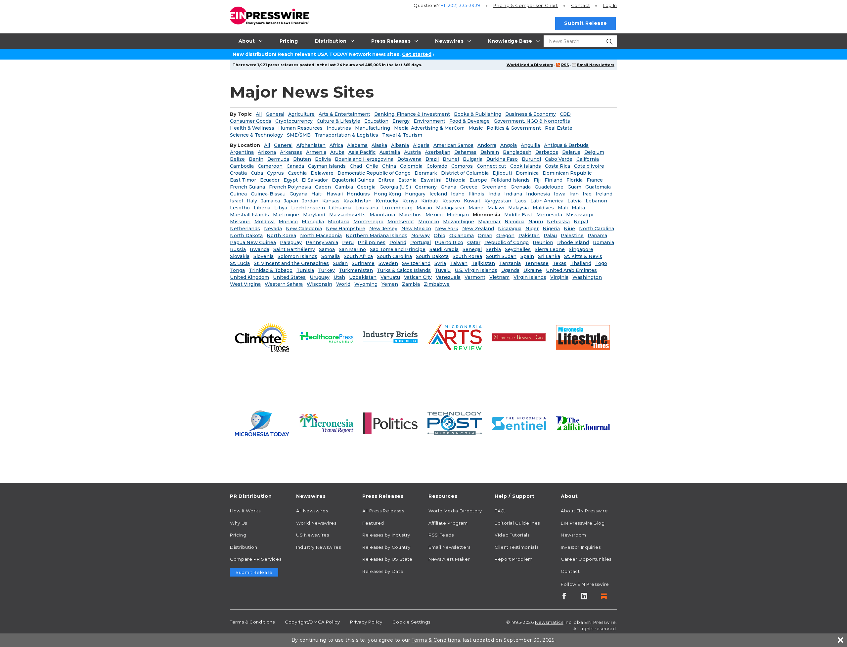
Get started (416, 54)
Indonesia (538, 194)
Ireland (604, 194)
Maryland (314, 215)
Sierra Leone (550, 249)
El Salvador (315, 180)
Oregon (505, 235)
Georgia (366, 187)
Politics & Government (514, 128)
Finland (553, 180)
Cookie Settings (411, 622)
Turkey (326, 270)
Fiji (537, 180)
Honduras (358, 194)
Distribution (243, 547)
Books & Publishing (477, 114)
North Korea (281, 235)
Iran (574, 194)
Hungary (415, 194)
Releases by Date (382, 571)
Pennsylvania (322, 242)
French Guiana (247, 187)
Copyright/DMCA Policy (312, 622)
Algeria (421, 145)
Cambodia (242, 166)
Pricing (525, 5)
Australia (389, 152)
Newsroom (573, 535)
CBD (565, 114)
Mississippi (579, 215)
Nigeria (551, 229)
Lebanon (596, 201)
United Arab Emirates (571, 270)
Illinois (476, 194)
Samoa (327, 249)
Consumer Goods (250, 121)
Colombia (411, 166)
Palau (550, 235)
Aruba (337, 152)
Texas (559, 263)
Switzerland (416, 263)
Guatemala (598, 187)
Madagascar (450, 208)
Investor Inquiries (581, 547)
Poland (397, 242)
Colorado (436, 166)
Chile (372, 166)
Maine (475, 208)
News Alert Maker (449, 559)
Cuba (257, 173)
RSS (565, 65)
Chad (356, 166)
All (259, 114)
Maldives (543, 208)
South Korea (467, 256)
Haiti (317, 194)
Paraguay (291, 242)
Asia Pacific (362, 152)
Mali (563, 208)
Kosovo (451, 201)
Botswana (409, 159)
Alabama (357, 145)
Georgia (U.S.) (395, 187)
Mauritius (410, 215)
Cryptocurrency (294, 121)
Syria (440, 263)
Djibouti (502, 173)
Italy (252, 201)
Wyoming (366, 284)
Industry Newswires (318, 547)
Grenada (521, 187)
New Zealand (478, 229)
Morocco (428, 222)
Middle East (518, 215)
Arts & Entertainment (344, 114)
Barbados (546, 152)
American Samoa (453, 145)
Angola (508, 145)
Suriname (363, 263)
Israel (236, 201)
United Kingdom (249, 277)
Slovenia (263, 256)
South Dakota (432, 256)
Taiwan (459, 263)
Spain (527, 256)
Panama (597, 235)
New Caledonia (304, 229)
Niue (569, 229)
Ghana (448, 187)
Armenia (316, 152)
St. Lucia (240, 263)
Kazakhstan (357, 201)
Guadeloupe (549, 187)
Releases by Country (386, 547)
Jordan (310, 201)
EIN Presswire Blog (583, 523)
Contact (580, 5)
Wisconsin (319, 284)
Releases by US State (387, 559)
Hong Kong (387, 194)
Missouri (240, 222)
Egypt (291, 180)
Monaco (288, 222)
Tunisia (305, 270)
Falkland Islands (510, 180)
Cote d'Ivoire (589, 166)
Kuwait (472, 201)
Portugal (420, 242)
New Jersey (383, 229)
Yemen (389, 284)
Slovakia (239, 256)
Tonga (237, 270)
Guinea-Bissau (268, 194)
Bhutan (302, 159)
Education (376, 121)
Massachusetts (347, 215)
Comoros (462, 166)
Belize (237, 159)
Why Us (238, 523)
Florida (574, 180)
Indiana (513, 194)
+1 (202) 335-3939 (460, 5)
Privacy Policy (366, 622)
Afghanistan (311, 145)
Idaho (458, 194)
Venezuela (448, 277)
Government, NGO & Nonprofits (532, 121)
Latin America (546, 201)
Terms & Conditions (252, 622)
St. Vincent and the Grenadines (291, 263)
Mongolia (313, 222)
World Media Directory (530, 65)
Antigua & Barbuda (566, 145)
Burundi (531, 159)
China (389, 166)
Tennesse (537, 263)
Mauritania (382, 215)
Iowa (559, 194)
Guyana (298, 194)
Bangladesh (517, 152)
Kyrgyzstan (497, 201)
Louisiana (366, 208)
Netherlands (245, 229)
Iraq (587, 194)
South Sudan (501, 256)
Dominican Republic (567, 173)
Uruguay (320, 277)
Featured (373, 523)
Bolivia (323, 159)
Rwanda (259, 249)
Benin (256, 159)
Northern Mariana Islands (376, 235)
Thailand (580, 263)
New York (446, 229)
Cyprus (275, 173)
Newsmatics (549, 622)
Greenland (494, 187)
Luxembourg (397, 208)
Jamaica (270, 201)
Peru (348, 242)
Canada (295, 166)
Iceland (438, 194)
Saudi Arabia (444, 249)
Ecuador (270, 180)
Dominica (527, 173)
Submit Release (585, 23)
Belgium (594, 152)
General (275, 114)
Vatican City (418, 277)
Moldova (264, 222)
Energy (401, 121)
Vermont (475, 277)
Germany (426, 187)
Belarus (571, 152)
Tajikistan (483, 263)
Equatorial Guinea (353, 180)
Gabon (323, 187)
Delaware (322, 173)
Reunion (543, 242)
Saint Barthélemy (294, 249)
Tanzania (510, 263)
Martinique (286, 215)
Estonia (407, 180)
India (494, 194)
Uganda (510, 270)
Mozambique (458, 222)
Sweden (388, 263)
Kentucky (387, 201)
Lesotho (240, 208)
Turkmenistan (356, 270)
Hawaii (335, 194)
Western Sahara (284, 284)
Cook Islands (525, 166)
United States (289, 277)
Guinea (238, 194)
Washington (587, 277)
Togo (601, 263)
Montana (338, 222)
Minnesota (549, 215)
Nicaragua (509, 229)
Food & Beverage (469, 121)
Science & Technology (256, 135)
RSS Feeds (441, 535)
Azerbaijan (437, 152)
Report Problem (514, 559)
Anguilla (530, 145)
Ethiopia (455, 180)
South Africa (358, 256)
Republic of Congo (506, 242)
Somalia (330, 256)
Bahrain (489, 152)
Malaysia (518, 208)
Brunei (451, 159)
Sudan (340, 263)
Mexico (434, 215)
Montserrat (400, 222)
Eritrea (386, 180)
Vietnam (499, 277)
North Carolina (596, 229)
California (587, 159)
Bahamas (465, 152)
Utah (339, 277)
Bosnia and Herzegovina (364, 159)
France (595, 180)
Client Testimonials (516, 547)
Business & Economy (530, 114)
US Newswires (312, 535)
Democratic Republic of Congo (374, 173)
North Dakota (246, 235)
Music (475, 128)
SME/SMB (299, 135)
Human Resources (300, 128)
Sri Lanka (549, 256)
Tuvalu (443, 270)
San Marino (352, 249)
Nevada (273, 229)
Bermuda (278, 159)
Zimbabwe (437, 284)
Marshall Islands (249, 215)
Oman (485, 235)
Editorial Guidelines (517, 523)
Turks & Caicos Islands (404, 270)
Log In (610, 5)
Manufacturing (372, 128)
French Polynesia (290, 187)
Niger (532, 229)
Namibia (514, 222)
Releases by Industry (386, 535)
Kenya (409, 201)
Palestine (572, 235)
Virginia (559, 277)
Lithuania (340, 208)
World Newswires (316, 523)
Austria (412, 152)
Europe (478, 180)
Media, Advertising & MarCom (429, 128)
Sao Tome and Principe (397, 249)
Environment (429, 121)
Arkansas (291, 152)
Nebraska (558, 222)
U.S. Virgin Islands (476, 270)
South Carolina (394, 256)
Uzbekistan (363, 277)
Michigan (458, 215)
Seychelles (518, 249)
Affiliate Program (448, 523)
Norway (420, 235)
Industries (339, 128)
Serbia (493, 249)
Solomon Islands (297, 256)
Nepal (581, 222)
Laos (520, 201)
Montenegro (368, 222)
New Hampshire (345, 229)
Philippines (371, 242)
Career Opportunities (586, 559)
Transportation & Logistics (346, 135)
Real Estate (558, 128)
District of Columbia (465, 173)
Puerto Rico (449, 242)
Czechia (297, 173)
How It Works (245, 510)
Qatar (473, 242)
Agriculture (301, 114)
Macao (424, 208)
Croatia (238, 173)
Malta (578, 208)
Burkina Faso (502, 159)
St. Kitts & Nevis (583, 256)
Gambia (344, 187)
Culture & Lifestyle (338, 121)
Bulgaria (472, 159)
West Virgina (245, 284)
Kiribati (429, 201)
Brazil (432, 159)
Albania (400, 145)
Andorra (486, 145)
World (343, 284)
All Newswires (312, 510)
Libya (280, 208)
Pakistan (529, 235)
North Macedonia (321, 235)
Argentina (242, 152)
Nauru (535, 222)
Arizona (267, 152)
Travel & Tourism (402, 135)
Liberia (262, 208)
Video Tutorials (512, 535)
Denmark (426, 173)
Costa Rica (557, 166)
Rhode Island (573, 242)
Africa (336, 145)
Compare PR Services (255, 559)
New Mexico (416, 229)
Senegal (472, 249)
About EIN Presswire (584, 510)
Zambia (411, 284)
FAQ (500, 510)
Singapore (581, 249)
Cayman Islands (327, 166)
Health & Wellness (252, 128)
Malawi (495, 208)
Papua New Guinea (253, 242)
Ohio (439, 235)
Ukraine (532, 270)
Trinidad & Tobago (270, 270)
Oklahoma (461, 235)
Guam (574, 187)
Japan (291, 201)
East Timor (243, 180)
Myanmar (489, 222)
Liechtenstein (308, 208)
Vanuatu (390, 277)
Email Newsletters (595, 65)
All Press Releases (383, 510)
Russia (238, 249)
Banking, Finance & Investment (412, 114)
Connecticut (491, 166)
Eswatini (431, 180)
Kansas (330, 201)
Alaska (379, 145)
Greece (468, 187)
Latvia (574, 201)
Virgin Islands (529, 277)
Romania (603, 242)
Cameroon (270, 166)
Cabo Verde (558, 159)
